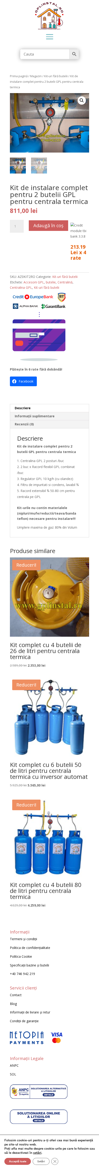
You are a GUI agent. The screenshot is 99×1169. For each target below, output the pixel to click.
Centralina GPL (21, 287)
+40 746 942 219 (22, 974)
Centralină (65, 282)
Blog (13, 1003)
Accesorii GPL (33, 282)
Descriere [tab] (23, 408)
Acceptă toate (17, 1161)
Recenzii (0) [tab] (24, 424)
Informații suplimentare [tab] (35, 416)
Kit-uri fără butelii (56, 76)
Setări (41, 1161)
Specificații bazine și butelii (29, 965)
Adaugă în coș (48, 225)
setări (37, 1153)
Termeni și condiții (23, 939)
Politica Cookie (21, 956)
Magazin (36, 76)
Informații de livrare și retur (30, 1012)
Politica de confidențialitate (30, 947)
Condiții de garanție (24, 1021)
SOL (13, 1074)
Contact (16, 995)
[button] (82, 100)
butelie (51, 282)
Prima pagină (19, 76)
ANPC (14, 1065)
